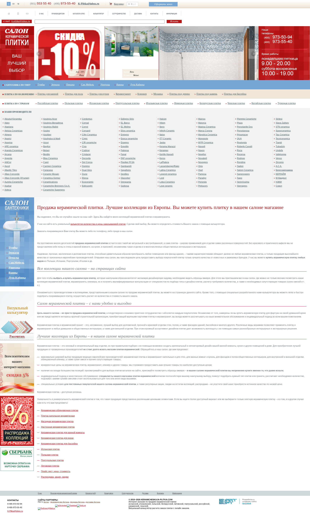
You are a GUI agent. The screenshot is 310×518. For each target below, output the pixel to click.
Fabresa (125, 150)
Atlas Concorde (12, 174)
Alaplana (8, 127)
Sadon (240, 166)
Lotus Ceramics (167, 182)
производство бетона (59, 502)
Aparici (7, 138)
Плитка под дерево (179, 94)
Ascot (7, 166)
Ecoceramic (87, 182)
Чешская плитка (236, 103)
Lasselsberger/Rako (169, 166)
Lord (161, 178)
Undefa (279, 150)
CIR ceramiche (89, 142)
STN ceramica (283, 127)
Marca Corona (205, 131)
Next (253, 54)
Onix (200, 166)
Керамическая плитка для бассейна (59, 443)
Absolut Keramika (13, 119)
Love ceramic (166, 186)
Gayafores (126, 170)
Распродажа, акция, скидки (55, 477)
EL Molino (126, 127)
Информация (177, 493)
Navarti (201, 146)
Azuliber (47, 134)
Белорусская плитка (210, 103)
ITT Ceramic (165, 138)
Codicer (86, 150)
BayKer (46, 146)
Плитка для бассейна (235, 94)
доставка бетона (93, 502)
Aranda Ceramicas (13, 150)
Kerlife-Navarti (166, 154)
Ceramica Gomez (51, 178)
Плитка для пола (74, 94)
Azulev (46, 131)
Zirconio (280, 162)
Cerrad (85, 123)
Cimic (85, 138)
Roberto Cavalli (244, 146)
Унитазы (105, 84)
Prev (39, 54)
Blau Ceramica (50, 158)
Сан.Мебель (87, 84)
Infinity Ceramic (167, 131)
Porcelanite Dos (245, 127)
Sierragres (242, 186)
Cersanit (86, 131)
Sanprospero (243, 174)
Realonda (242, 142)
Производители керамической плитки (63, 493)
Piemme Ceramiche (246, 119)
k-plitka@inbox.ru (20, 21)
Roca (239, 150)
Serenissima (243, 182)
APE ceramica (11, 146)
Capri (46, 162)
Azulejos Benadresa (53, 123)
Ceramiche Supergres (54, 190)
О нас (40, 493)
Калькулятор (108, 493)
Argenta (8, 158)
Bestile (46, 154)
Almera (7, 134)
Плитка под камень (206, 94)
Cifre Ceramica (89, 134)
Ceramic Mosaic (51, 174)
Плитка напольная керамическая (58, 416)
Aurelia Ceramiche (13, 182)
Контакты (160, 493)
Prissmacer (242, 134)
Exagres (125, 142)
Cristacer (86, 154)
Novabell (202, 158)
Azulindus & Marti (51, 138)
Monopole (203, 138)
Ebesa (85, 178)
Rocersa (241, 154)
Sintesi (279, 119)
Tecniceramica (283, 138)
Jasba (162, 142)
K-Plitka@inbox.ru (88, 3)
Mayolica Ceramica (207, 134)
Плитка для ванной (47, 94)
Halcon (162, 119)
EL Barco (125, 123)
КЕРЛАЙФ (281, 174)
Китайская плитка (261, 103)
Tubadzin (280, 146)
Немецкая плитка (183, 103)
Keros (162, 158)
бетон (46, 502)
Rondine (241, 162)
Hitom (162, 123)
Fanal (123, 154)
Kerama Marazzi (167, 146)
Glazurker (125, 178)
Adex (7, 123)
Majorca (202, 123)
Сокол (279, 186)
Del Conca (87, 162)
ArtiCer (7, 162)
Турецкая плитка (287, 103)
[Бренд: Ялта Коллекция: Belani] (132, 55)
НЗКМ (279, 182)
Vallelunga (281, 154)
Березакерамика (284, 170)
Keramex (163, 150)
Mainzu (201, 119)
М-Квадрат (281, 178)
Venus (279, 158)
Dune (84, 174)
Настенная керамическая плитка (58, 427)
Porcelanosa (243, 131)
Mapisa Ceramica (206, 127)
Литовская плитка (50, 466)
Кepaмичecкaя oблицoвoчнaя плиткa (59, 410)
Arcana (7, 154)
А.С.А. (279, 166)
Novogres (203, 162)
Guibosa (125, 186)
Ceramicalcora (50, 182)
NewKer (202, 154)
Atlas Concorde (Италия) (16, 178)
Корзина (118, 4)
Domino (86, 166)
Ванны (120, 84)
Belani (46, 150)
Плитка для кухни (99, 94)
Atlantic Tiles (10, 170)
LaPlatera (164, 162)
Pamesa (202, 174)
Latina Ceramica (167, 170)
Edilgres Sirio (127, 119)
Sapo (239, 178)
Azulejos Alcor (50, 119)
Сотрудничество (127, 493)
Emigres (125, 134)
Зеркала (55, 84)
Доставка (145, 493)
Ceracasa (48, 170)
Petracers (203, 186)
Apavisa (8, 142)
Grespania (126, 182)
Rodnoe (241, 158)
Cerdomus (87, 119)
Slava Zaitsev (282, 123)
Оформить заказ (163, 4)
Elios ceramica (128, 131)
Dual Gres (87, 170)
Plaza (240, 123)
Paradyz (202, 178)
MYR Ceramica (205, 142)
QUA (239, 138)
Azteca (7, 190)
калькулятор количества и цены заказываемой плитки (98, 224)
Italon (162, 134)
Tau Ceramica (282, 134)
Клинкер (142, 94)
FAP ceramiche (128, 158)
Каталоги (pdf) (91, 493)
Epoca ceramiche (129, 138)
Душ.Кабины (137, 84)
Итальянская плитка (157, 103)
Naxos (201, 150)
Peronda (202, 182)
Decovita (86, 158)
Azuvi (46, 142)
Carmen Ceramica (52, 166)
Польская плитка (74, 103)
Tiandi (279, 142)
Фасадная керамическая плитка (57, 421)
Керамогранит (123, 94)
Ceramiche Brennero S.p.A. (56, 186)
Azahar (7, 186)
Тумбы (41, 84)
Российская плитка (47, 103)
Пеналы (70, 84)
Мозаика (158, 94)
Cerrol (85, 127)
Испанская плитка (99, 103)
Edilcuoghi (87, 186)
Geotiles (125, 174)
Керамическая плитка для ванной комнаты (63, 432)
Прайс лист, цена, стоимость (55, 471)
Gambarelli (126, 166)
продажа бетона (77, 502)
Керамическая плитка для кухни (57, 438)
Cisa (84, 146)
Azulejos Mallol (50, 127)
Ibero (162, 127)
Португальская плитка (127, 103)
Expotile (125, 146)
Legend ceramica (168, 174)
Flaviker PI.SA (127, 162)
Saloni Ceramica (245, 170)
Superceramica (283, 131)
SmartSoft (246, 503)
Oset (200, 170)
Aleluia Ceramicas (13, 131)
